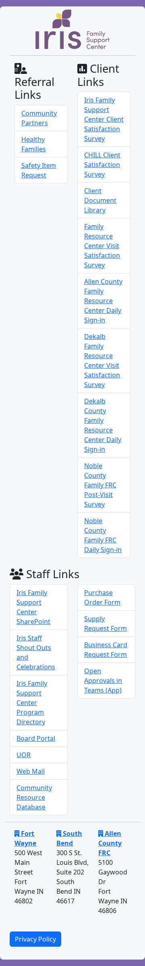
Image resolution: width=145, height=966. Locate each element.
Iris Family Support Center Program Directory (32, 702)
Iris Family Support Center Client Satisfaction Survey (104, 119)
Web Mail (31, 771)
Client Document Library (100, 200)
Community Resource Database (34, 797)
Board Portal (36, 738)
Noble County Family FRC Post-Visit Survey (100, 485)
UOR (24, 754)
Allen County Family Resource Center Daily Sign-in (103, 300)
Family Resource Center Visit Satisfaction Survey (102, 245)
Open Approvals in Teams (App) (103, 680)
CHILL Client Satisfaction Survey (102, 165)
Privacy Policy (35, 939)
